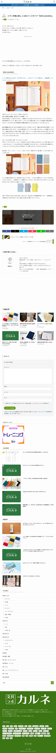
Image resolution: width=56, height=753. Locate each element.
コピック (10, 731)
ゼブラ (30, 731)
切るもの (6, 633)
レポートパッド (25, 733)
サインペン (7, 599)
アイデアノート (22, 728)
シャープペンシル (9, 611)
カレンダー (43, 728)
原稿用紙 (44, 733)
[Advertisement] (28, 47)
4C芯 (4, 726)
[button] (6, 231)
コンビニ (25, 731)
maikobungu (35, 726)
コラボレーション (18, 731)
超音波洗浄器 (47, 735)
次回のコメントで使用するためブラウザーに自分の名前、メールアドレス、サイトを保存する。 (27, 403)
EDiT (11, 726)
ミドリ (40, 731)
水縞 (27, 735)
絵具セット (40, 735)
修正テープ (37, 733)
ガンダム (49, 728)
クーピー (5, 731)
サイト (5, 398)
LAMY (30, 726)
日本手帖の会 (10, 735)
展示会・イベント (9, 663)
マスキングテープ (9, 640)
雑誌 (11, 738)
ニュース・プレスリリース (11, 670)
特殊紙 (31, 735)
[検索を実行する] (52, 682)
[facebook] (25, 744)
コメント (6, 367)
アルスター (37, 728)
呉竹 (48, 733)
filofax (15, 726)
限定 (7, 738)
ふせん (6, 643)
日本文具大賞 (18, 735)
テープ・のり (8, 646)
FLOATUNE (21, 726)
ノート (6, 624)
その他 (6, 617)
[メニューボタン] (2, 1)
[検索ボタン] (54, 1)
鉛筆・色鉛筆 (8, 614)
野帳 (4, 738)
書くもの (6, 595)
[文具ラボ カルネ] (28, 1)
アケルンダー (30, 728)
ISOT (26, 726)
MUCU (47, 726)
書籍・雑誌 (7, 656)
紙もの (6, 621)
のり (16, 728)
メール (6, 392)
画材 (5, 653)
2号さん (10, 266)
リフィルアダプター (7, 733)
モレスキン (46, 731)
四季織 (4, 735)
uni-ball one (11, 728)
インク (6, 605)
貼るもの (6, 637)
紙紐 (35, 735)
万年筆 (6, 602)
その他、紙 (7, 630)
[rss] (30, 744)
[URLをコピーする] (49, 231)
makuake (42, 726)
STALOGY (5, 728)
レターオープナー (17, 733)
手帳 (5, 19)
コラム (6, 667)
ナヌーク (35, 731)
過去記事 (6, 677)
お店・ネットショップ (10, 660)
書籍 (23, 735)
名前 (5, 386)
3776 (8, 726)
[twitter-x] (28, 744)
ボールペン (7, 608)
